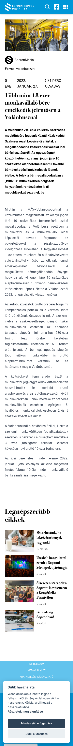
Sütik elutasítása (37, 733)
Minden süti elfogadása (36, 723)
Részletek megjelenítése (25, 711)
